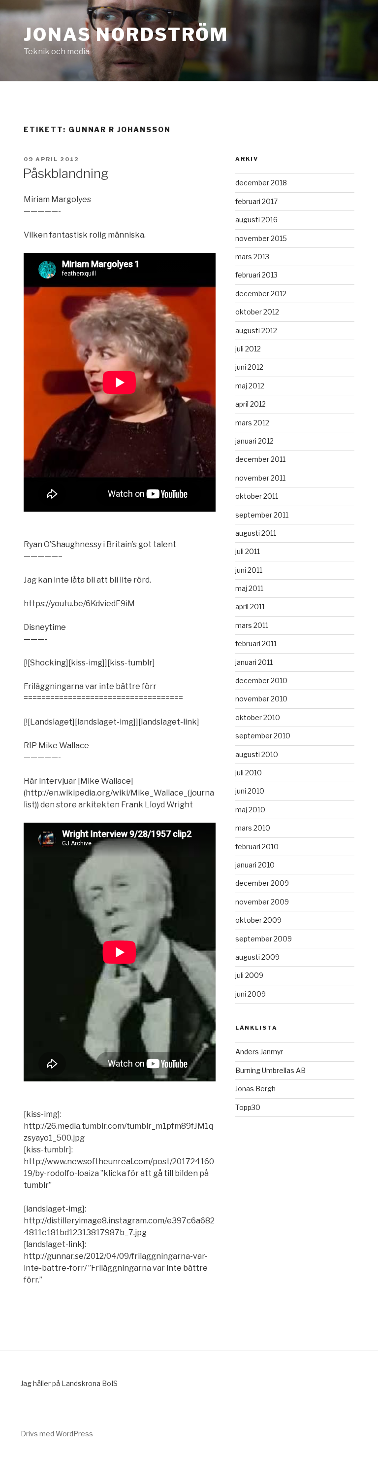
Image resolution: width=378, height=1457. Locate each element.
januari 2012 (254, 441)
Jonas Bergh (255, 1088)
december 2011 (260, 459)
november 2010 (261, 698)
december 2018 (261, 182)
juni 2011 (248, 570)
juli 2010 (248, 772)
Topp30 (247, 1107)
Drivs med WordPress (57, 1433)
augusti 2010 (256, 754)
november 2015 (261, 238)
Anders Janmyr (259, 1051)
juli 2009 (249, 975)
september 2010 (262, 735)
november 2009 (262, 902)
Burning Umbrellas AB (270, 1070)
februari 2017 (256, 201)
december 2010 (261, 680)
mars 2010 (252, 828)
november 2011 (260, 478)
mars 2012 (252, 422)
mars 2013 (252, 256)
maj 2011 (249, 588)
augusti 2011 (255, 533)
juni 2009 (250, 994)
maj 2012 (249, 386)
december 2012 (260, 293)
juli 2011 (247, 551)
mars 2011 (251, 625)
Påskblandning (66, 173)
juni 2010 (249, 791)
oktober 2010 (257, 717)
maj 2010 (250, 809)
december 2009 (262, 883)
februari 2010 (257, 846)
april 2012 (250, 404)
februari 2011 (256, 643)
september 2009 (263, 939)
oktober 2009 (258, 920)
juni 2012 (249, 367)
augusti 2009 (257, 957)
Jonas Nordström (126, 34)
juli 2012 (248, 349)
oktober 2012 (257, 312)
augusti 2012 (256, 330)
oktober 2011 (256, 496)
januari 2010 (255, 865)
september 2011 (261, 515)
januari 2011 (254, 662)
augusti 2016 (256, 219)
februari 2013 (256, 275)
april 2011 (250, 606)
